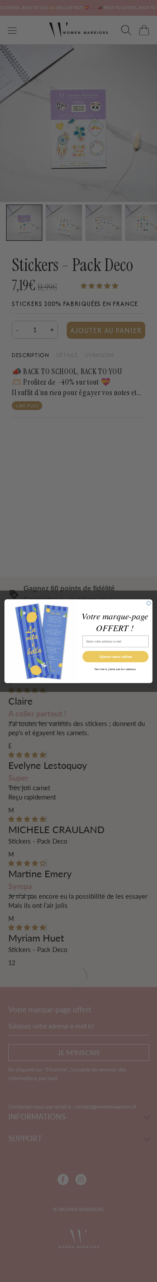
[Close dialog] (149, 603)
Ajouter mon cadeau (115, 656)
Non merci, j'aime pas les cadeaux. (116, 669)
